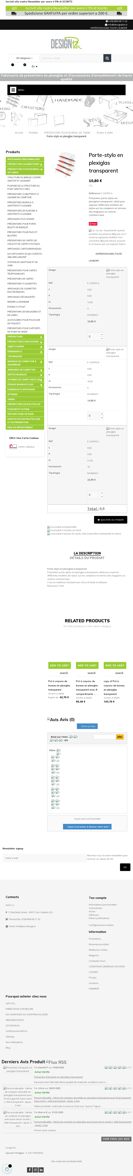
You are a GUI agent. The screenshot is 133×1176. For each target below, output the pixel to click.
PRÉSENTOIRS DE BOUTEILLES (23, 404)
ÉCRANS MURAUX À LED (20, 384)
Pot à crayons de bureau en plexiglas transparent (59, 685)
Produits (13, 152)
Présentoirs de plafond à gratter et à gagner (22, 212)
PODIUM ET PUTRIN (18, 409)
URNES (11, 399)
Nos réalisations (14, 1042)
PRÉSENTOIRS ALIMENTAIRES (23, 164)
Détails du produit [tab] (87, 558)
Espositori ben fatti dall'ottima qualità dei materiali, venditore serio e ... (71, 1082)
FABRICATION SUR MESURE (19, 1008)
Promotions (95, 938)
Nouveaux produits (99, 944)
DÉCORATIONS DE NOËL (20, 413)
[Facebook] (29, 1170)
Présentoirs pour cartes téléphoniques (22, 272)
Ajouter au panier (112, 519)
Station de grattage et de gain (22, 263)
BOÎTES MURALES (17, 374)
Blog (8, 1047)
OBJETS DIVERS (15, 346)
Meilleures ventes (98, 949)
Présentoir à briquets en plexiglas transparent (58, 1076)
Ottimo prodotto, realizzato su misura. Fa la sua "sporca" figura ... (68, 1106)
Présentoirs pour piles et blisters (22, 234)
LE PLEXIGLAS (13, 1025)
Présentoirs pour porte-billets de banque (22, 225)
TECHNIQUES (14, 356)
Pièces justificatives (99, 918)
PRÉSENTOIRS (15, 336)
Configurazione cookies (101, 925)
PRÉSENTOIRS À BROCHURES (23, 341)
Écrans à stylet (16, 306)
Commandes (95, 908)
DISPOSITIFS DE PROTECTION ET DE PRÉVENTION (23, 420)
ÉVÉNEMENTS (14, 351)
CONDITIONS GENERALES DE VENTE (107, 966)
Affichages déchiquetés (21, 296)
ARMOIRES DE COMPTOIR (21, 369)
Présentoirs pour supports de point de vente (23, 330)
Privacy (92, 977)
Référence (94, 193)
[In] (41, 1170)
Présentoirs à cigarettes (22, 283)
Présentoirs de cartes (20, 278)
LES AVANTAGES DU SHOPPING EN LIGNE (27, 1014)
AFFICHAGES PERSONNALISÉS (23, 159)
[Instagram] (35, 1170)
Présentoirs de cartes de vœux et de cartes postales (23, 242)
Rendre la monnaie (18, 301)
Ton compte (98, 898)
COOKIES (93, 972)
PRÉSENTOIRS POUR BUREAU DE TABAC (23, 170)
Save (94, 223)
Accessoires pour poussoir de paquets (23, 321)
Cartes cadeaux (26, 446)
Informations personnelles (103, 904)
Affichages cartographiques (24, 248)
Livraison (93, 983)
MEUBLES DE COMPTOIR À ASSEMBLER (21, 363)
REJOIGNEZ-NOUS (15, 1020)
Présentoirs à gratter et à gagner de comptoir (23, 195)
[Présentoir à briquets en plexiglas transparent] (17, 1069)
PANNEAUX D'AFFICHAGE (21, 389)
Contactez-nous (97, 960)
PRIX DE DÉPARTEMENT (20, 427)
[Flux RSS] (56, 1061)
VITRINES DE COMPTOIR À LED (24, 379)
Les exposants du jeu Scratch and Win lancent (24, 255)
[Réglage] (16, 66)
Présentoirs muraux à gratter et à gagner (20, 204)
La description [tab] (87, 553)
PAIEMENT (94, 988)
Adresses (94, 914)
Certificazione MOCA (16, 1031)
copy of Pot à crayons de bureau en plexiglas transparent (114, 688)
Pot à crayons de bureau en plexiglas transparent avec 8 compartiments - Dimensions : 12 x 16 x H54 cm (87, 688)
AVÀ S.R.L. (11, 1003)
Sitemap (10, 1036)
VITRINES (12, 394)
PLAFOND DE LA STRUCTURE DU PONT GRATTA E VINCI (23, 187)
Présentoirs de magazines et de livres (24, 313)
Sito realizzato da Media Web (66, 1161)
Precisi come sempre (45, 1130)
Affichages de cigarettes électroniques (22, 290)
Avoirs (92, 911)
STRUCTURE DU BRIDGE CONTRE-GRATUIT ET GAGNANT (24, 179)
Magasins (94, 955)
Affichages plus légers (20, 218)
